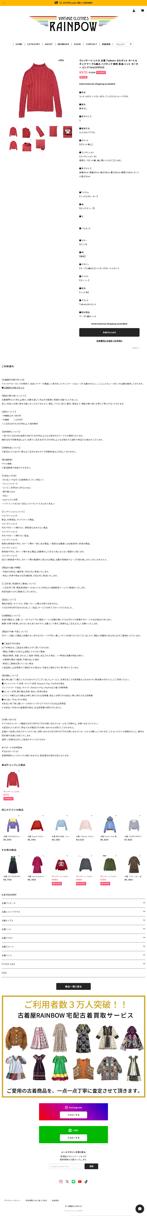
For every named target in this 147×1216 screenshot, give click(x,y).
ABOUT (49, 44)
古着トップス (7, 920)
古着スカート (8, 946)
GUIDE (77, 44)
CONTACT (91, 44)
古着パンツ (7, 955)
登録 (91, 1166)
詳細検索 (106, 44)
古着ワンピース (9, 903)
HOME (19, 44)
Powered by (70, 1211)
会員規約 (55, 1200)
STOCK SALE (8, 964)
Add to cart (109, 332)
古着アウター (8, 938)
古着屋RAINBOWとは (14, 387)
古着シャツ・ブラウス (11, 912)
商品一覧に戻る (73, 986)
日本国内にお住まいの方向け (109, 341)
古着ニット (6, 929)
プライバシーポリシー (12, 1200)
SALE (4, 973)
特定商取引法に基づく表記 (36, 1200)
